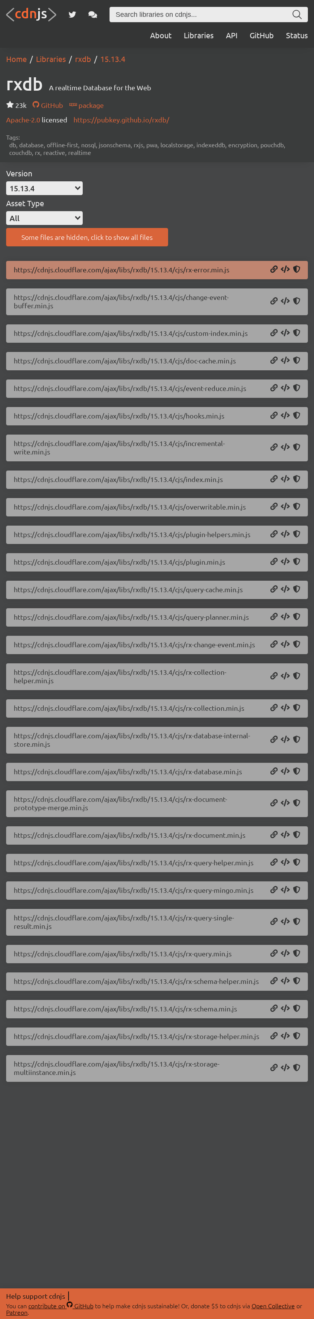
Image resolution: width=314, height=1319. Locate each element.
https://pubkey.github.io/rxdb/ (121, 120)
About (161, 35)
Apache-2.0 (24, 120)
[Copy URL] (274, 269)
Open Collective (273, 1305)
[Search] (297, 14)
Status (297, 35)
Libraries (199, 35)
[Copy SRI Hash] (296, 269)
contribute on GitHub (60, 1305)
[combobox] (44, 188)
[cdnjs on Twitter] (72, 14)
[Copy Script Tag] (285, 269)
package (90, 105)
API (231, 35)
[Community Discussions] (92, 14)
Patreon (17, 1312)
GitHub (262, 35)
